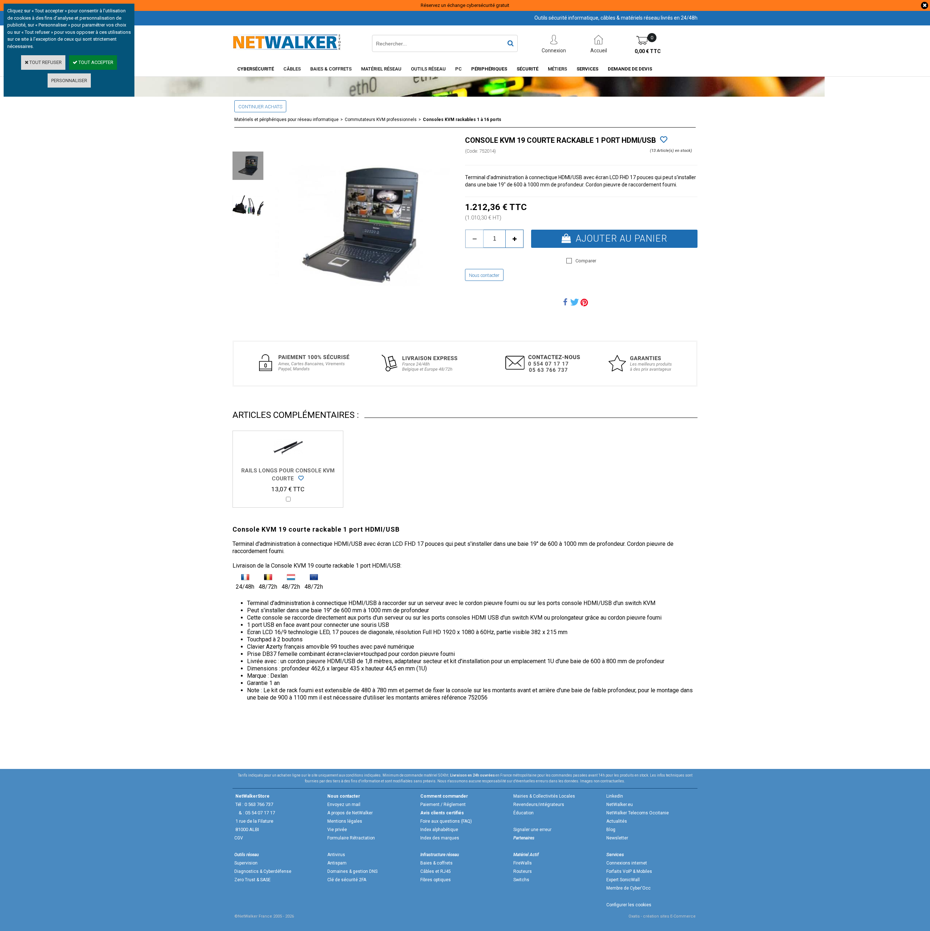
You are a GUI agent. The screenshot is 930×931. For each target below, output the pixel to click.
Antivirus (336, 854)
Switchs (521, 879)
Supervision (246, 863)
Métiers (557, 69)
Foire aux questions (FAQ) (446, 821)
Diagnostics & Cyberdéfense (262, 871)
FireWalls (522, 863)
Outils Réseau (428, 69)
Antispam (337, 863)
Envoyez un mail (343, 804)
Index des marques (439, 838)
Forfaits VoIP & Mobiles (629, 871)
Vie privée (337, 829)
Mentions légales (344, 821)
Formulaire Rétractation (351, 838)
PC (458, 69)
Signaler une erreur (532, 829)
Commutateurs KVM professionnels (381, 119)
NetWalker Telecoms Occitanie (637, 812)
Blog (610, 829)
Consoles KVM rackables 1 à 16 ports (462, 119)
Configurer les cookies (628, 904)
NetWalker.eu (619, 804)
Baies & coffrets (436, 863)
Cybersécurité (255, 69)
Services (587, 69)
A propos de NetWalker (350, 812)
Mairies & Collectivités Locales (544, 796)
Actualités (616, 821)
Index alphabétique (439, 829)
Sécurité (527, 69)
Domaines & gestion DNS (352, 871)
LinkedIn (614, 796)
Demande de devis (630, 69)
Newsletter (617, 838)
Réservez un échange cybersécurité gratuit (465, 5)
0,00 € (648, 51)
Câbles (292, 69)
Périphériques (489, 69)
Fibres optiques (435, 879)
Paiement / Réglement (443, 804)
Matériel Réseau (381, 69)
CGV (238, 838)
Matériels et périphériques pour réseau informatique (286, 119)
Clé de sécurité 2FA (346, 879)
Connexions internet (626, 863)
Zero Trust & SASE (252, 879)
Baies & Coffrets (331, 69)
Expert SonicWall (623, 879)
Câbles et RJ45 (435, 871)
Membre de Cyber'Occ (628, 888)
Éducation (523, 812)
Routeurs (522, 871)
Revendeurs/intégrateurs (538, 804)
